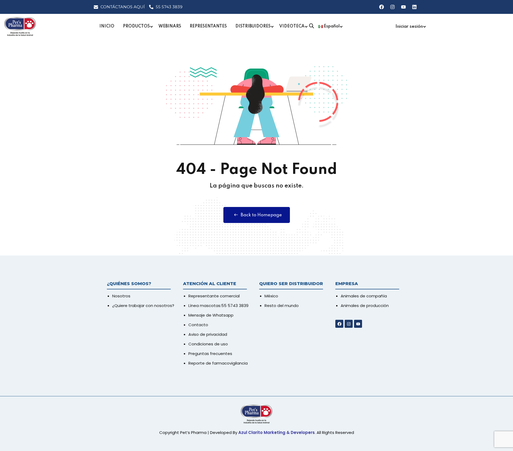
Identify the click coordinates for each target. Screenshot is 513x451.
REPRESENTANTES (208, 26)
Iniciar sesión (409, 26)
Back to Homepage (261, 215)
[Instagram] (392, 7)
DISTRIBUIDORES (253, 26)
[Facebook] (381, 7)
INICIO (106, 26)
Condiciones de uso (208, 344)
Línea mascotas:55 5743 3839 (218, 305)
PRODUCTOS (136, 26)
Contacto (198, 325)
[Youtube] (403, 7)
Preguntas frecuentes (210, 353)
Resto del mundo (282, 305)
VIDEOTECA (292, 26)
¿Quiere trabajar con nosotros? (143, 305)
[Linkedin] (414, 7)
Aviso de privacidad (207, 334)
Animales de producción (365, 305)
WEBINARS (169, 26)
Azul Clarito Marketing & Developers (276, 432)
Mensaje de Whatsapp (211, 315)
